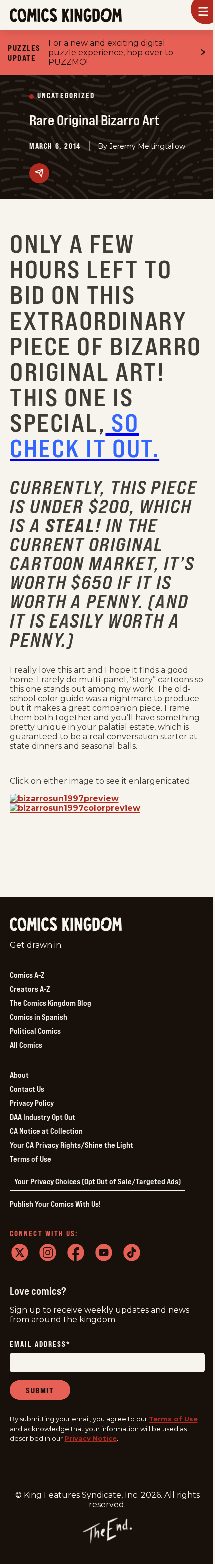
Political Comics (35, 1031)
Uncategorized (66, 96)
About (19, 1075)
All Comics (26, 1045)
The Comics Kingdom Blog (51, 1003)
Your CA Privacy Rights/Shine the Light (72, 1145)
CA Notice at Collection (46, 1131)
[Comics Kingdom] (66, 924)
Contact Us (27, 1089)
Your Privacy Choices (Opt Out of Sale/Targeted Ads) (97, 1181)
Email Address (40, 1344)
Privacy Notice (90, 1438)
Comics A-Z (27, 975)
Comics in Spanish (39, 1017)
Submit (40, 1390)
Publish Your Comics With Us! (55, 1204)
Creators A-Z (30, 989)
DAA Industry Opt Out (43, 1117)
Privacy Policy (32, 1103)
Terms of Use (31, 1159)
